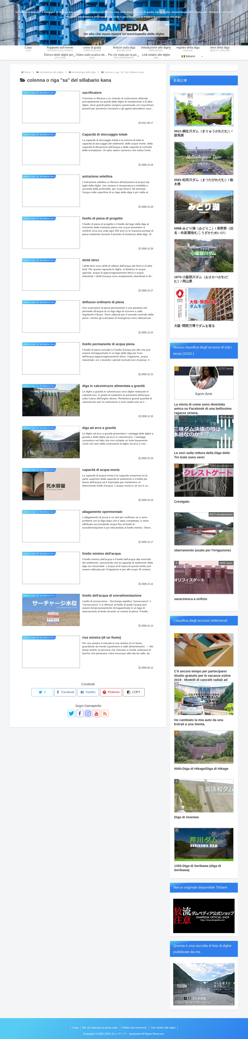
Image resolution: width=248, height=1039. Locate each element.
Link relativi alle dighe (163, 1027)
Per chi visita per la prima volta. (100, 1027)
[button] (134, 692)
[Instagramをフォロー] (88, 713)
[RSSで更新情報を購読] (104, 713)
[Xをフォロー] (71, 713)
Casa (75, 1027)
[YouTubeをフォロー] (96, 713)
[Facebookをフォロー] (79, 713)
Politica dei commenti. (134, 1027)
